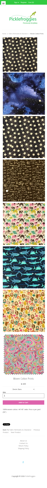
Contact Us (23, 443)
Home (4, 34)
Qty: (4, 392)
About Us (23, 441)
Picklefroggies (30, 476)
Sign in (16, 2)
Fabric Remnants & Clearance (18, 34)
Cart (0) (31, 2)
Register (24, 2)
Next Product (16, 432)
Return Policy (23, 446)
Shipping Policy (23, 448)
